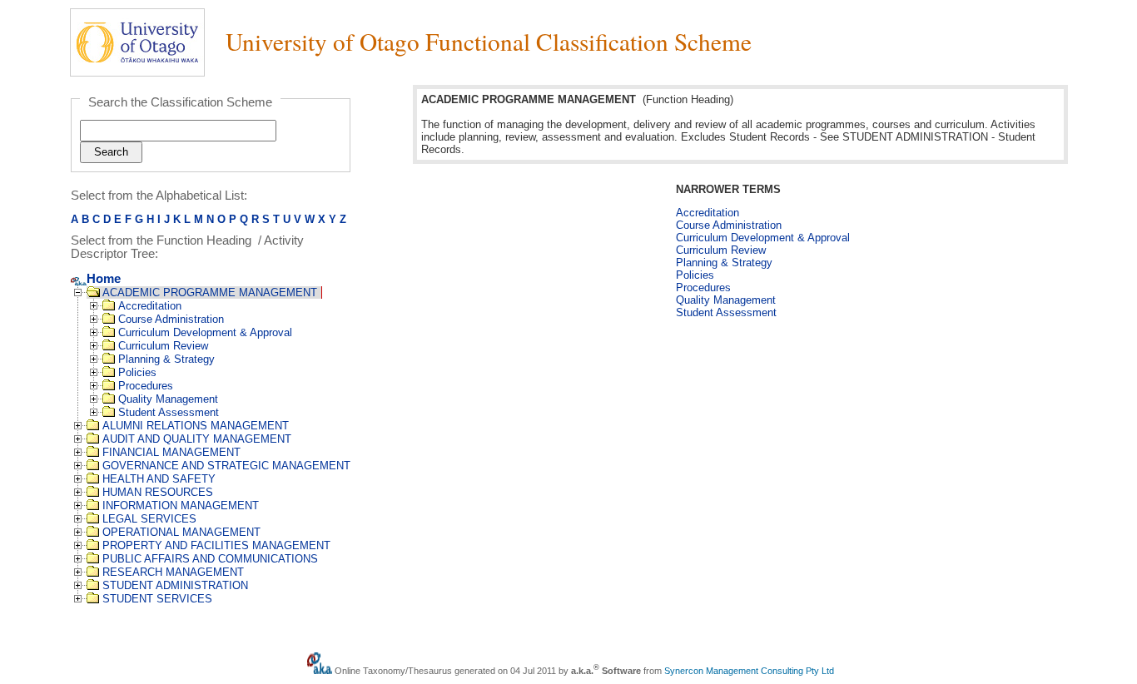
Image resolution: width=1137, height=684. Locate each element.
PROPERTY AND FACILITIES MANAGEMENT (216, 545)
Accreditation (149, 306)
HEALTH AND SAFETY (159, 479)
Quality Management (168, 399)
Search (111, 152)
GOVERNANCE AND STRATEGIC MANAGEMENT (226, 465)
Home (104, 278)
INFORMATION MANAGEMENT (180, 505)
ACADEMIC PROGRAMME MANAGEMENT (209, 292)
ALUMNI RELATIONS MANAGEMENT (195, 425)
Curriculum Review (163, 346)
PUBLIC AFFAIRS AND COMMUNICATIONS (210, 559)
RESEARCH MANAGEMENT (173, 572)
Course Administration (171, 319)
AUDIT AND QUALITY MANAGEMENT (196, 439)
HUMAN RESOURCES (157, 492)
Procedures (145, 385)
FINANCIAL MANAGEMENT (171, 452)
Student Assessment (168, 412)
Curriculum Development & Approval (205, 332)
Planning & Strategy (166, 359)
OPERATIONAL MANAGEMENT (181, 532)
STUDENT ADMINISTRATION (175, 585)
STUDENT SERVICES (157, 598)
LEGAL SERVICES (149, 519)
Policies (137, 372)
